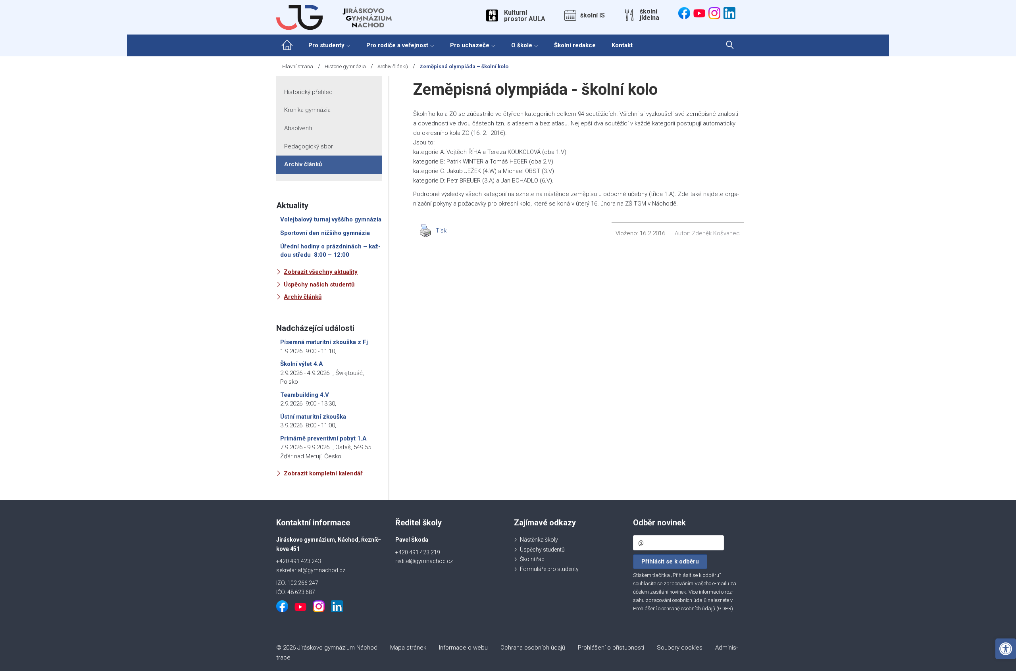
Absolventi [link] (298, 128)
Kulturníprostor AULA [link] (524, 16)
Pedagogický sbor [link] (308, 146)
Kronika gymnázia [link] (307, 109)
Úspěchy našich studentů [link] (319, 284)
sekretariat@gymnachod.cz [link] (310, 570)
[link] (1005, 648)
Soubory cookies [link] (679, 647)
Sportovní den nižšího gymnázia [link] (325, 232)
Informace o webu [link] (463, 647)
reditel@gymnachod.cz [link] (424, 561)
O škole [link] (521, 45)
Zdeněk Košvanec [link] (716, 233)
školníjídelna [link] (649, 14)
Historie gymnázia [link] (345, 66)
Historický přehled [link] (308, 92)
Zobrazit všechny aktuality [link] (321, 271)
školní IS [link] (592, 15)
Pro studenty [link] (326, 45)
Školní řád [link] (532, 559)
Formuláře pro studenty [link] (549, 569)
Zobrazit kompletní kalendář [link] (323, 473)
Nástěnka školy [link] (539, 539)
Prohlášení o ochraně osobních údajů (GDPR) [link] (683, 608)
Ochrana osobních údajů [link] (532, 647)
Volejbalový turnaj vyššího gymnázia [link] (330, 219)
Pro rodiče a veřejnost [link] (397, 45)
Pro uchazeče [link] (469, 45)
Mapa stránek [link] (408, 647)
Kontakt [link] (622, 45)
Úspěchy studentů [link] (542, 549)
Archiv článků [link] (392, 66)
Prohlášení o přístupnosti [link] (611, 647)
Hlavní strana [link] (297, 66)
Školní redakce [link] (575, 45)
